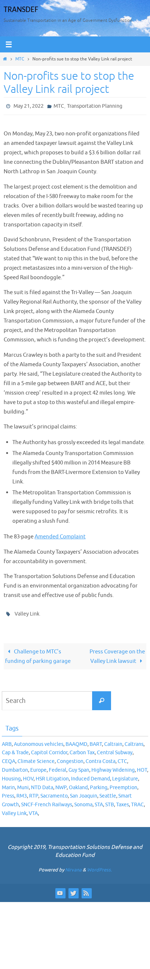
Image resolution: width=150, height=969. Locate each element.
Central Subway (115, 749)
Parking (98, 784)
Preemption (123, 784)
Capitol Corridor (49, 749)
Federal (57, 767)
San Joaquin (83, 793)
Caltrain (113, 740)
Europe (38, 767)
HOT (142, 767)
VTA (33, 810)
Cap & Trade (15, 749)
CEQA (8, 758)
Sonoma (83, 801)
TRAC (137, 801)
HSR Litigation (52, 775)
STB (109, 801)
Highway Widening (113, 767)
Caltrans (134, 740)
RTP (33, 793)
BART (96, 740)
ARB (7, 740)
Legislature (125, 775)
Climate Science (36, 758)
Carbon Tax (82, 749)
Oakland (78, 784)
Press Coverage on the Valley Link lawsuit (117, 653)
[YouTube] (60, 889)
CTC (122, 758)
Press (8, 793)
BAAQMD (76, 740)
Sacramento (54, 793)
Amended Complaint (60, 535)
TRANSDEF (21, 10)
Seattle (107, 793)
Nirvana (73, 866)
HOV (28, 775)
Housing (11, 775)
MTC (19, 59)
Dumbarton (15, 767)
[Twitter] (73, 889)
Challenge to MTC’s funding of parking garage (38, 653)
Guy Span (78, 767)
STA (99, 801)
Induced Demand (90, 775)
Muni (23, 784)
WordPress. (99, 866)
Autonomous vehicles (38, 740)
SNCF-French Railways (46, 801)
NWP (61, 784)
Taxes (122, 801)
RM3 (21, 793)
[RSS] (86, 889)
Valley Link (27, 612)
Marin (8, 784)
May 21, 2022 (28, 105)
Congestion (70, 758)
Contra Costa (100, 758)
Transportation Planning (94, 105)
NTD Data (42, 784)
